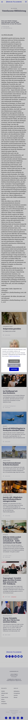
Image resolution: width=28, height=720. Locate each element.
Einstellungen (14, 365)
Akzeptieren (14, 369)
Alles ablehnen (14, 361)
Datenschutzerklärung (14, 356)
